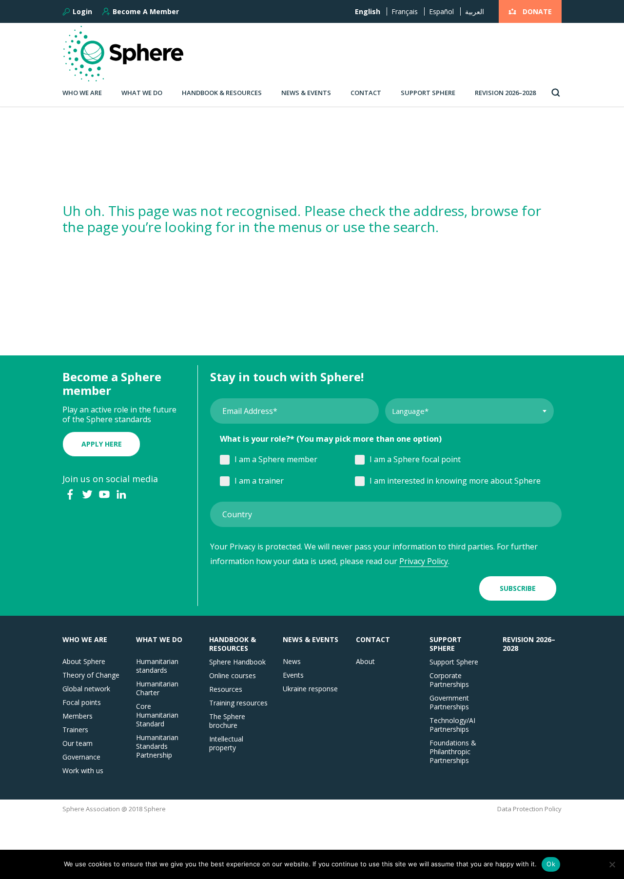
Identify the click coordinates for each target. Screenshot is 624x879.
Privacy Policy (423, 561)
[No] (612, 864)
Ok (550, 864)
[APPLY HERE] (101, 433)
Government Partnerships (449, 702)
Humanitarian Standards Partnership (157, 746)
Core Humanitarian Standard (157, 715)
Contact (366, 92)
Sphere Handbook (237, 662)
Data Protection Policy (529, 809)
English (367, 11)
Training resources (238, 703)
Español (441, 11)
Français (404, 11)
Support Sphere (428, 92)
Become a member (146, 11)
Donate (537, 11)
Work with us (82, 770)
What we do (141, 92)
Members (77, 716)
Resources (225, 689)
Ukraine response (310, 688)
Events (293, 675)
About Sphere (83, 661)
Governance (81, 757)
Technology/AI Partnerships (452, 725)
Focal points (81, 702)
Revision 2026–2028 (505, 92)
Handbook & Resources (222, 92)
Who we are (82, 92)
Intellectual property (226, 743)
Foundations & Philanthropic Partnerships (452, 752)
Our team (77, 743)
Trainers (75, 729)
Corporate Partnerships (449, 680)
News (292, 661)
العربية (474, 11)
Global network (86, 688)
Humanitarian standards (157, 666)
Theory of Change (90, 675)
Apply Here (101, 444)
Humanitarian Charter (157, 688)
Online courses (232, 675)
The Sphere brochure (227, 721)
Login (82, 12)
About (365, 661)
